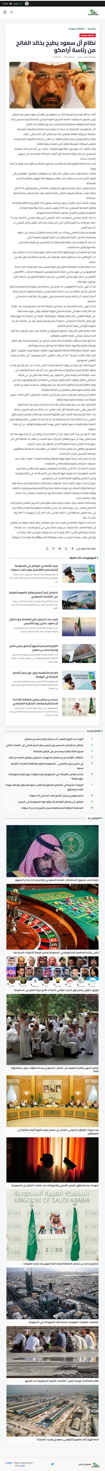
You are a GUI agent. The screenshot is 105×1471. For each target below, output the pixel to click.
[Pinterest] (53, 548)
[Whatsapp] (47, 548)
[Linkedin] (59, 548)
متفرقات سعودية (76, 28)
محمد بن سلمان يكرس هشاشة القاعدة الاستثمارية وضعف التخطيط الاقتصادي (35, 701)
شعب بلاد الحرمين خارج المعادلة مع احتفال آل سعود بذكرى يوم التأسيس (33, 621)
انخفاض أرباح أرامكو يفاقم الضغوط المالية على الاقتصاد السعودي (33, 595)
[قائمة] (5, 12)
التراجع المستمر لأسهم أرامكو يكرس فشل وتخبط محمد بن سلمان (33, 648)
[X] (66, 548)
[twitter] (27, 3)
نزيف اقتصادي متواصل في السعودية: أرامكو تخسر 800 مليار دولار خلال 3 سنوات (34, 568)
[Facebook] (72, 548)
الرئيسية (92, 28)
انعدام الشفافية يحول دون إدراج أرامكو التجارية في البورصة (35, 675)
